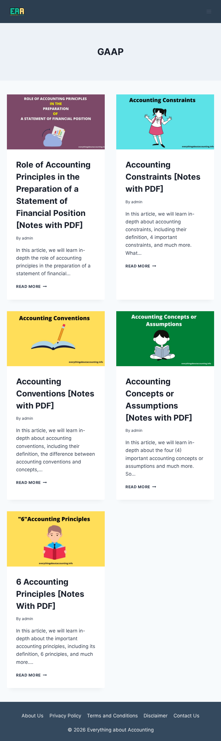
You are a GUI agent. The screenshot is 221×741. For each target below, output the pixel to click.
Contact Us (186, 716)
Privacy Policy (65, 716)
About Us (32, 716)
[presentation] (56, 121)
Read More (31, 286)
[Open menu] (208, 11)
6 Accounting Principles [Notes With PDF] (50, 594)
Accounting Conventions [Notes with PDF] (55, 394)
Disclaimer (155, 716)
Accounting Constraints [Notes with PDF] (163, 177)
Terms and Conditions (112, 716)
